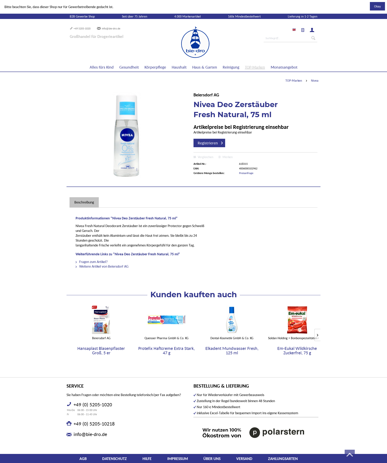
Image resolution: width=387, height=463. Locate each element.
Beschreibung (84, 202)
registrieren (208, 143)
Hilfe (147, 458)
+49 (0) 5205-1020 (93, 404)
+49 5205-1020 (82, 28)
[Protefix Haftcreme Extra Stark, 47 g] (166, 320)
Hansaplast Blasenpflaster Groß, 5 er (101, 350)
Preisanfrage (246, 173)
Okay (377, 6)
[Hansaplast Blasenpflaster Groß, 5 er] (101, 320)
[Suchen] (313, 38)
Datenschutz (114, 458)
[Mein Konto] (312, 30)
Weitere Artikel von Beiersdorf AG (103, 266)
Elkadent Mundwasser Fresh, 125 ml (231, 350)
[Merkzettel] (303, 30)
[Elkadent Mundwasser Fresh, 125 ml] (232, 320)
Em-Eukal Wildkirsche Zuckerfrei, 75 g (297, 350)
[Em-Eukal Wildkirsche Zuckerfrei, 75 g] (297, 320)
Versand (244, 458)
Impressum (177, 458)
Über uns (212, 458)
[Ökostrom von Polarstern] (256, 432)
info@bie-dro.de (111, 28)
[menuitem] (303, 30)
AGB (83, 458)
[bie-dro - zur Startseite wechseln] (183, 42)
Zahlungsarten (283, 458)
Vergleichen (205, 157)
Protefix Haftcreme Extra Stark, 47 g (166, 350)
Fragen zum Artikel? (93, 261)
